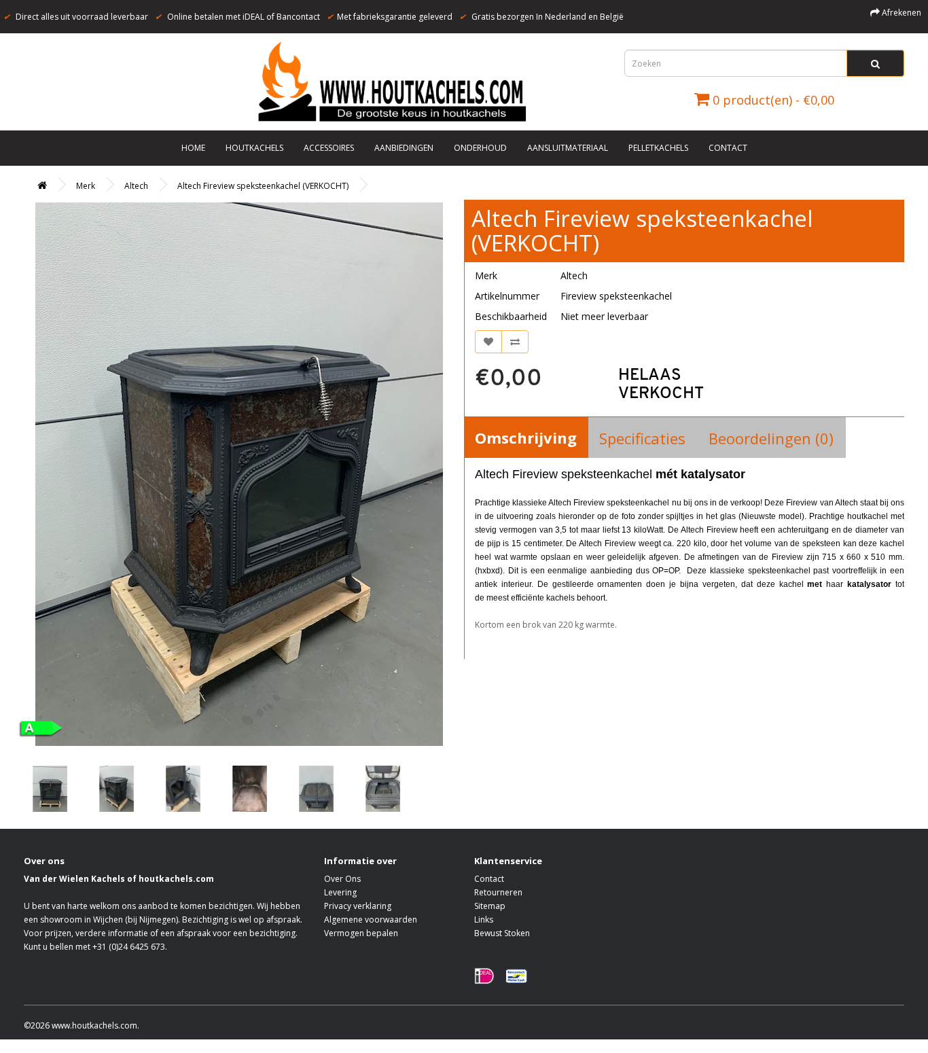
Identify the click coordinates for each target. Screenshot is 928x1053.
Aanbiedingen (403, 148)
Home (193, 148)
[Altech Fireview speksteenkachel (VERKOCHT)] (239, 474)
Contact (728, 148)
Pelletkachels (658, 148)
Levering (340, 892)
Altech (136, 186)
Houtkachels (254, 148)
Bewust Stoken (502, 933)
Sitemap (489, 906)
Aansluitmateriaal (567, 148)
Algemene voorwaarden (370, 919)
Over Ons (342, 879)
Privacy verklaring (357, 906)
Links (483, 919)
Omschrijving (526, 437)
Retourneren (498, 892)
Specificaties (642, 438)
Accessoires (329, 148)
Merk (85, 186)
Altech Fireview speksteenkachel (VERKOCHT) (263, 186)
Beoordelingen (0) (771, 438)
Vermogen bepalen (361, 933)
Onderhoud (480, 148)
